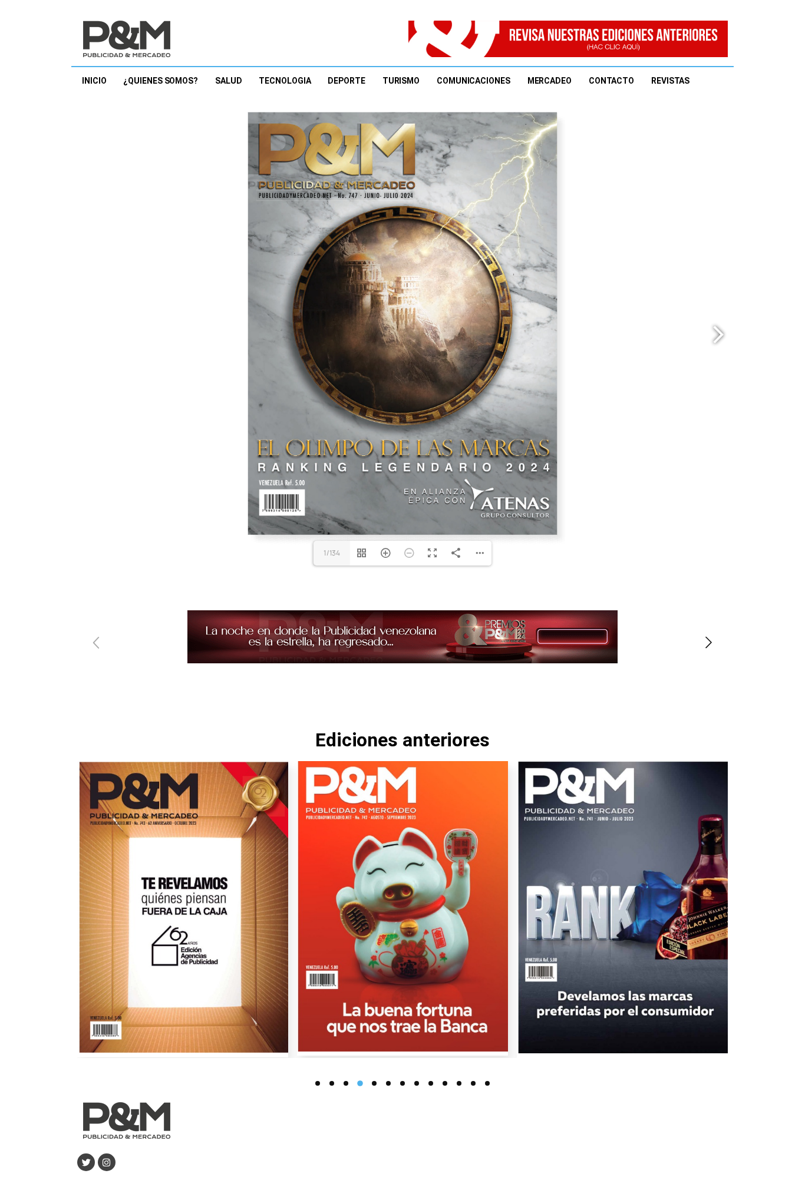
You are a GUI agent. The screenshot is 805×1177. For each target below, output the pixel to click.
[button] (709, 643)
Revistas (670, 80)
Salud (228, 80)
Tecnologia (285, 80)
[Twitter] (86, 1162)
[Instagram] (107, 1162)
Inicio (94, 80)
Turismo (401, 80)
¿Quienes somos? (160, 80)
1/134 (332, 553)
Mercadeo (549, 80)
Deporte (346, 80)
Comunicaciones (473, 80)
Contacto (611, 80)
